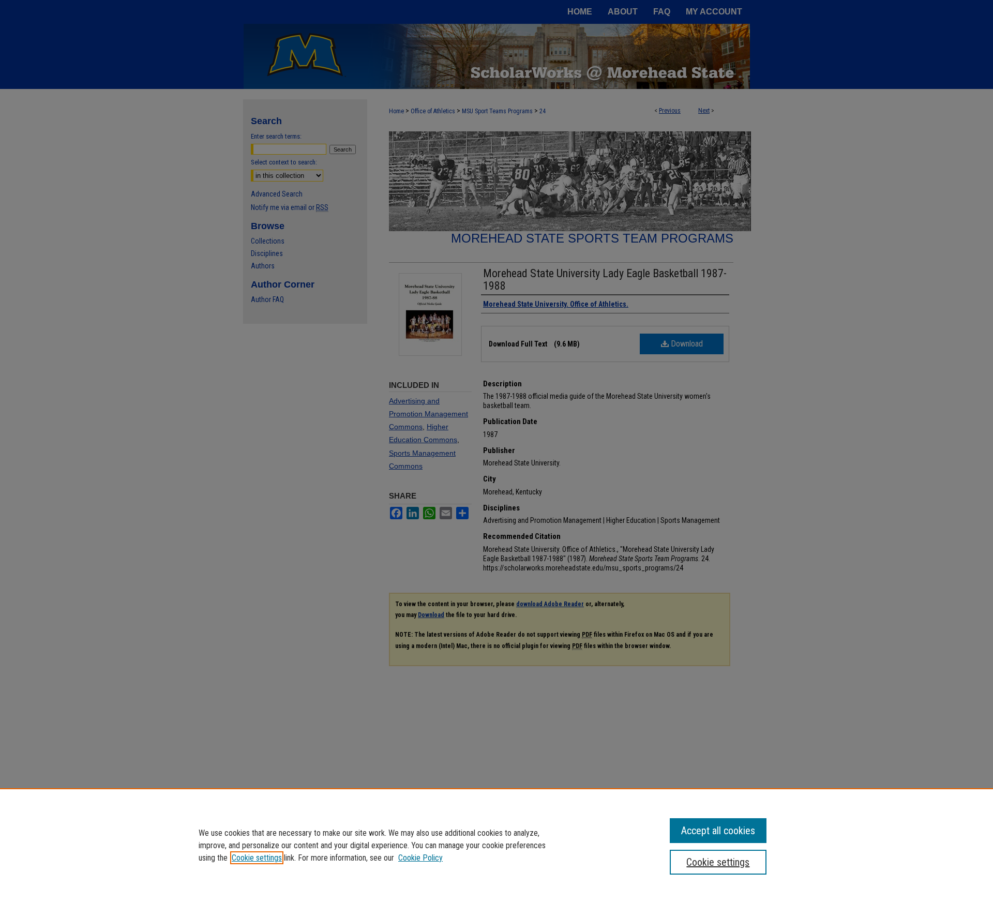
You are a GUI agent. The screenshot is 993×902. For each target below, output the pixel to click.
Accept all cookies (718, 830)
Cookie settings (257, 858)
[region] (496, 845)
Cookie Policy (420, 858)
